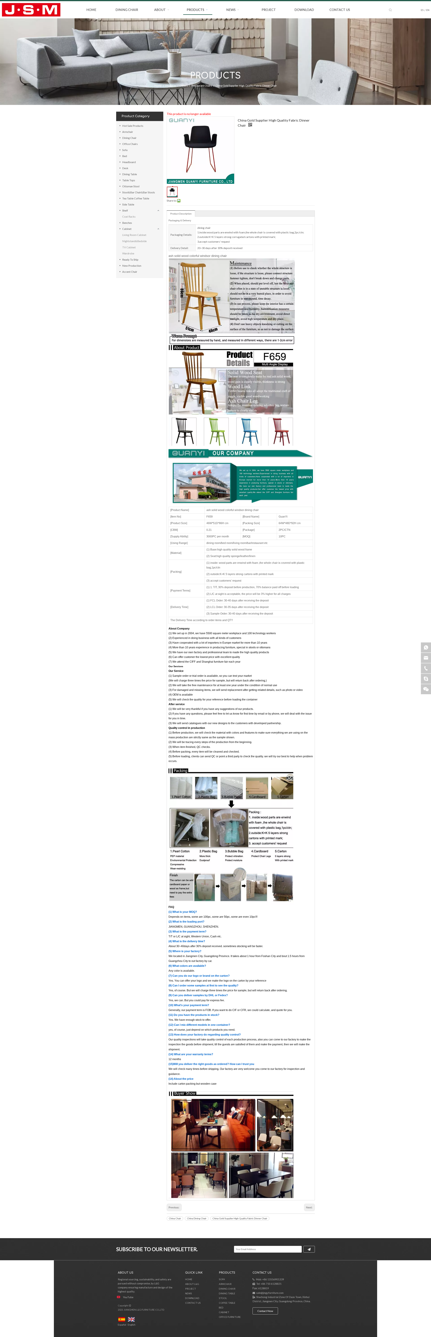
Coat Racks (129, 216)
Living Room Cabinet (134, 234)
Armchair (127, 131)
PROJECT (190, 1288)
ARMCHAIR (225, 1284)
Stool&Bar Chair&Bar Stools (138, 192)
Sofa (124, 149)
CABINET (224, 1312)
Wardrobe (128, 253)
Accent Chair (129, 271)
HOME (188, 1279)
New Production (131, 265)
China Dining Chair (196, 1218)
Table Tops (128, 180)
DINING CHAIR (227, 1288)
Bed (124, 156)
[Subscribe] (309, 1249)
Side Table (128, 204)
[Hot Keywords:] (390, 10)
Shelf (125, 210)
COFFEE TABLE (227, 1302)
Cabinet (126, 228)
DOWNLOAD (192, 1298)
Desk (125, 168)
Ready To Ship (130, 259)
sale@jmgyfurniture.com (270, 1292)
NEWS (188, 1293)
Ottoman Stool (130, 186)
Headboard (129, 162)
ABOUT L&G (192, 1284)
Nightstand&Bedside (134, 241)
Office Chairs (130, 143)
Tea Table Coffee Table (135, 198)
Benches (127, 222)
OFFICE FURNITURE (230, 1316)
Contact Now (265, 1310)
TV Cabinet (129, 247)
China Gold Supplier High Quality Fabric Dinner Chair (239, 1218)
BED (221, 1307)
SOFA (222, 1279)
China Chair (175, 1218)
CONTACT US (193, 1302)
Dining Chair (129, 137)
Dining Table (129, 174)
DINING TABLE (227, 1293)
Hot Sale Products (132, 125)
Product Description (181, 213)
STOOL (223, 1298)
